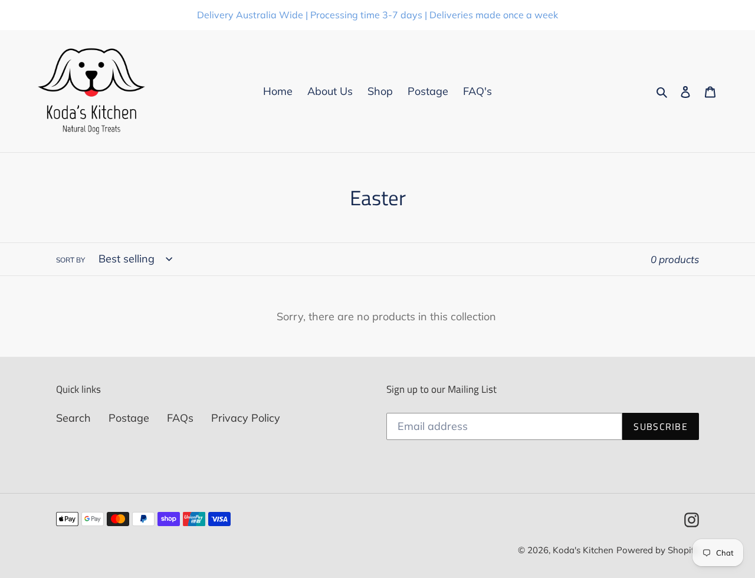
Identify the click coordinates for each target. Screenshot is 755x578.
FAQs (180, 418)
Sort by (70, 259)
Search (73, 418)
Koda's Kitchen (583, 550)
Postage (129, 418)
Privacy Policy (245, 418)
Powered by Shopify (657, 550)
